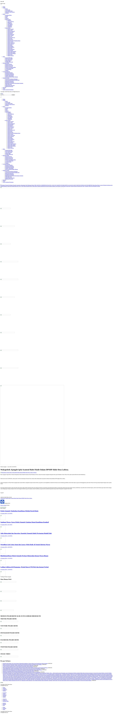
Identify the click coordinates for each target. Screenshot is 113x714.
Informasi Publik (6, 63)
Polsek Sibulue (10, 50)
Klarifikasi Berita (8, 15)
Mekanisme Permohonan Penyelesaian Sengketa (14, 83)
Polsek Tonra (10, 54)
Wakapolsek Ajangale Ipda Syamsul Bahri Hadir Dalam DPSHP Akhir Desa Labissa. (16, 498)
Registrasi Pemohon (9, 72)
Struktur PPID (7, 60)
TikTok (4, 697)
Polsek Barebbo (10, 32)
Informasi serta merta (9, 65)
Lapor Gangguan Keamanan (8, 89)
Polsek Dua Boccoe (11, 37)
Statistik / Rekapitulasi (9, 75)
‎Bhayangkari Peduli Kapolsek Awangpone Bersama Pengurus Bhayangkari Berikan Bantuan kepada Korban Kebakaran (25, 667)
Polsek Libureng (11, 43)
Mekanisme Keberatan (9, 81)
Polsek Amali (10, 30)
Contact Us (5, 689)
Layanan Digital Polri (9, 68)
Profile (4, 7)
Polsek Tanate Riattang (12, 51)
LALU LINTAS (11, 21)
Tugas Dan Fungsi (8, 59)
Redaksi (4, 690)
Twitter (4, 693)
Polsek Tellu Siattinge (12, 53)
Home (4, 6)
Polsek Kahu (10, 38)
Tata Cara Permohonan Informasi (11, 79)
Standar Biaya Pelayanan (9, 85)
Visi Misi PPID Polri (9, 62)
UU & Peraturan (8, 69)
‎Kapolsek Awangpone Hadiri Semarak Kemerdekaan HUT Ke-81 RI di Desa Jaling (18, 670)
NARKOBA (10, 23)
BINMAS (9, 20)
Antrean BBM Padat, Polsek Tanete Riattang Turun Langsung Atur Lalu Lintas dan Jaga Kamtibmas (21, 668)
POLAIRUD (10, 24)
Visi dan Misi (7, 9)
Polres (6, 17)
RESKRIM (10, 25)
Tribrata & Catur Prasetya (10, 12)
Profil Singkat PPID (9, 58)
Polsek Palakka (10, 46)
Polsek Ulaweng (11, 55)
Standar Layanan (6, 77)
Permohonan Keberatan (9, 74)
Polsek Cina (10, 36)
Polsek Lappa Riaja (11, 42)
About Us (4, 699)
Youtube (4, 695)
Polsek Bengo (10, 33)
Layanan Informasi (6, 71)
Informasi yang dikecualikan (10, 67)
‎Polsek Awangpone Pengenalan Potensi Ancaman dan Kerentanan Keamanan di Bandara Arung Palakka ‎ (22, 664)
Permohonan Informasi (9, 73)
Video (4, 88)
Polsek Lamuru (10, 41)
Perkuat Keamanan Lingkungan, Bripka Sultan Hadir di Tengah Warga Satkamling (18, 665)
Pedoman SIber (6, 701)
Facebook (4, 692)
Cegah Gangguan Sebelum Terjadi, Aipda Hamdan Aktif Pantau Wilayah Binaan (18, 666)
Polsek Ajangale (11, 29)
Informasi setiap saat (9, 66)
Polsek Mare (10, 44)
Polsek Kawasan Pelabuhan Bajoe (14, 40)
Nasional (6, 18)
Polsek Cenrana (10, 35)
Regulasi (4, 87)
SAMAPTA (10, 26)
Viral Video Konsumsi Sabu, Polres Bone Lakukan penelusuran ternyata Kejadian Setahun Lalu (39, 186)
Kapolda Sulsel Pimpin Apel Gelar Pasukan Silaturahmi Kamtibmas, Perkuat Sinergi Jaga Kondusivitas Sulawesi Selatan (25, 663)
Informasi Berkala (8, 64)
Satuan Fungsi (7, 19)
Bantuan (4, 704)
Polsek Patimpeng (11, 47)
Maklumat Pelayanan (9, 86)
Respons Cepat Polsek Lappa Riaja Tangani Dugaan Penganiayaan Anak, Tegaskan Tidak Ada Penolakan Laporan (78, 186)
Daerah (6, 16)
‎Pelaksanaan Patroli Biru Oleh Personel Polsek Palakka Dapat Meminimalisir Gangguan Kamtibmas (21, 671)
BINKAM (9, 22)
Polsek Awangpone (11, 31)
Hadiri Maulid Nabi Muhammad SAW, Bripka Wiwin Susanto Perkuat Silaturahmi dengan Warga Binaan (22, 669)
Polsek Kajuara (10, 39)
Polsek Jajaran (7, 27)
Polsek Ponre (10, 48)
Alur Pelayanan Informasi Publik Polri (12, 80)
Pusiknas (6, 70)
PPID (4, 56)
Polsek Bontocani (11, 34)
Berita (4, 14)
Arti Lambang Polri (8, 10)
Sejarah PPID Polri (8, 57)
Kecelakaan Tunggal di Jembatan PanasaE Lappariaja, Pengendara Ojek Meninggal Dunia (17, 185)
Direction (7, 13)
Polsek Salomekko (11, 49)
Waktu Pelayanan (8, 84)
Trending (4, 688)
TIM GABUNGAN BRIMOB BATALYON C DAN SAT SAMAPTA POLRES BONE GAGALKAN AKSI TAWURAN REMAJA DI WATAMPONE (63, 185)
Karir (4, 705)
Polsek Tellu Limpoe (11, 52)
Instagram (4, 694)
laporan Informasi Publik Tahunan (11, 76)
